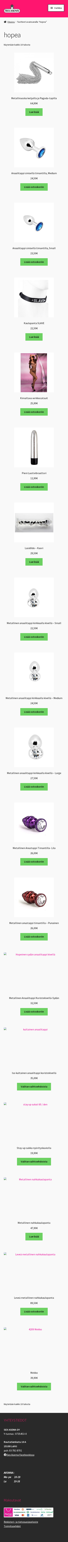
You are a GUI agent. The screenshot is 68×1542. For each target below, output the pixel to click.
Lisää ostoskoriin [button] (34, 187)
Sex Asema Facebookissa (20, 1454)
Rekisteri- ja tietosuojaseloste (21, 1521)
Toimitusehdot (12, 1526)
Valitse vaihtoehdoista (34, 1086)
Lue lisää (34, 112)
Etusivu (11, 21)
